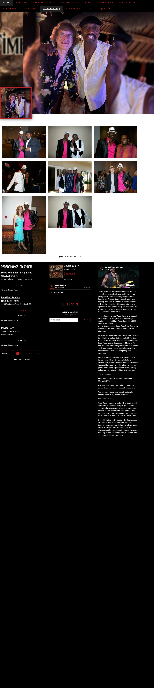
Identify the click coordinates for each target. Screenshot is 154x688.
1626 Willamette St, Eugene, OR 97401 (17, 279)
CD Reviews (104, 3)
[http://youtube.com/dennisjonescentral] (73, 304)
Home (6, 3)
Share (23, 285)
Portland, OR (8, 335)
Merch (38, 3)
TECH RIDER (127, 3)
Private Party (7, 328)
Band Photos (50, 8)
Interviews (29, 8)
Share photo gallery (71, 257)
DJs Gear (105, 8)
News (88, 3)
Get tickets (21, 310)
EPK (52, 3)
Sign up (85, 320)
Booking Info (69, 3)
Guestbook (9, 8)
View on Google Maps (9, 290)
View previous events (22, 359)
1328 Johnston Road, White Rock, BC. (17, 304)
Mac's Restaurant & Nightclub (16, 272)
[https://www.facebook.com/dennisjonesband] (68, 304)
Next (38, 354)
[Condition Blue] (56, 271)
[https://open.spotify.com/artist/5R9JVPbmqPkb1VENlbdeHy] (77, 304)
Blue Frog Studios (10, 297)
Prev (5, 354)
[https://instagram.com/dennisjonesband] (63, 304)
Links (90, 8)
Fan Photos (73, 8)
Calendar (22, 3)
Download (70, 274)
